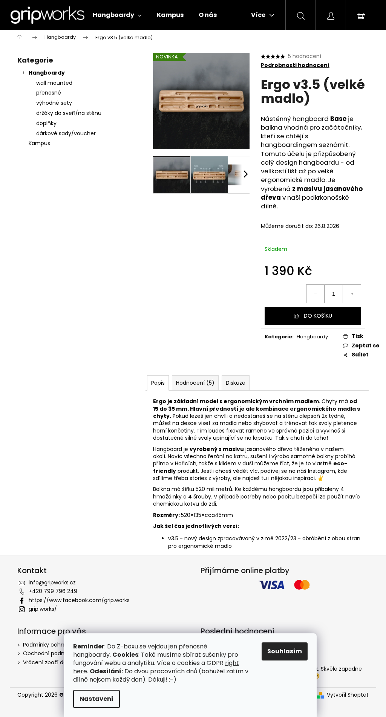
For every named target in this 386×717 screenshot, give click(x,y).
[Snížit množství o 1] (315, 294)
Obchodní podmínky (50, 653)
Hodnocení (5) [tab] (195, 383)
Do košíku (318, 316)
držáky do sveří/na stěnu (68, 113)
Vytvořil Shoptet (348, 695)
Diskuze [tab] (235, 383)
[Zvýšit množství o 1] (352, 294)
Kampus (39, 143)
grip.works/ (43, 609)
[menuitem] (117, 15)
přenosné (48, 92)
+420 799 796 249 (53, 591)
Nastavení (96, 698)
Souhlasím (284, 651)
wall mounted (54, 83)
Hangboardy (47, 72)
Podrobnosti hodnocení (295, 65)
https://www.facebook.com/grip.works (79, 600)
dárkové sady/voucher (66, 133)
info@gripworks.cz (52, 582)
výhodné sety (54, 103)
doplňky (46, 123)
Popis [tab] (158, 383)
